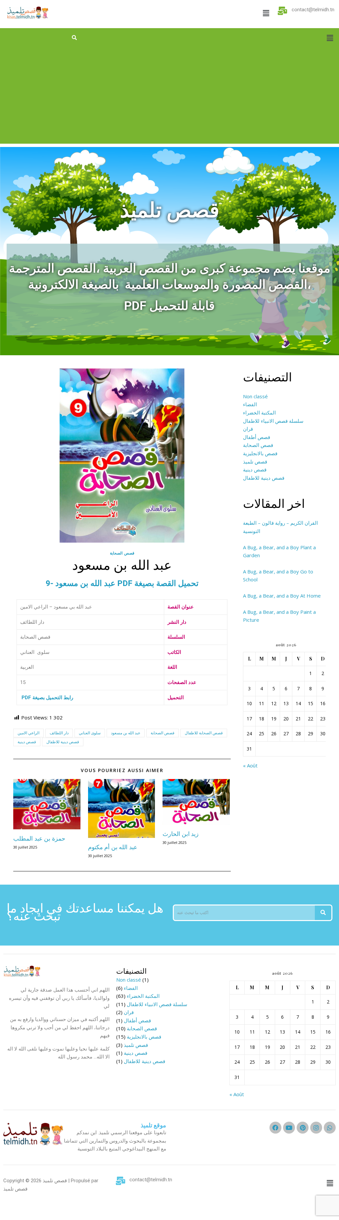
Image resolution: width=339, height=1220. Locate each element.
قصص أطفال (256, 437)
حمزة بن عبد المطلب (39, 838)
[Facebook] (275, 1128)
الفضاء (250, 404)
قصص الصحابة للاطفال (204, 733)
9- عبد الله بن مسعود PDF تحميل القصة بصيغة (122, 583)
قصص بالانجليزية (260, 453)
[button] (265, 13)
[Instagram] (316, 1128)
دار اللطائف (59, 733)
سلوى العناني (90, 733)
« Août (250, 765)
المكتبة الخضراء (259, 412)
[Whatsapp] (330, 1128)
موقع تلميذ (153, 1125)
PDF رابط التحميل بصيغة (46, 698)
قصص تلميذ (255, 461)
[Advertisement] (169, 97)
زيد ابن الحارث (181, 834)
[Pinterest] (303, 1128)
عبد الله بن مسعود (125, 733)
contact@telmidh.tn (313, 10)
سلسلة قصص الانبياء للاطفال (273, 420)
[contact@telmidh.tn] (282, 11)
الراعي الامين (28, 733)
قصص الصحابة (122, 553)
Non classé (255, 396)
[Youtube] (289, 1128)
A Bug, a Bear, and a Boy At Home (282, 595)
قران (248, 428)
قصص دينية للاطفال (62, 742)
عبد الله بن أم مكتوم (112, 847)
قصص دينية (27, 742)
